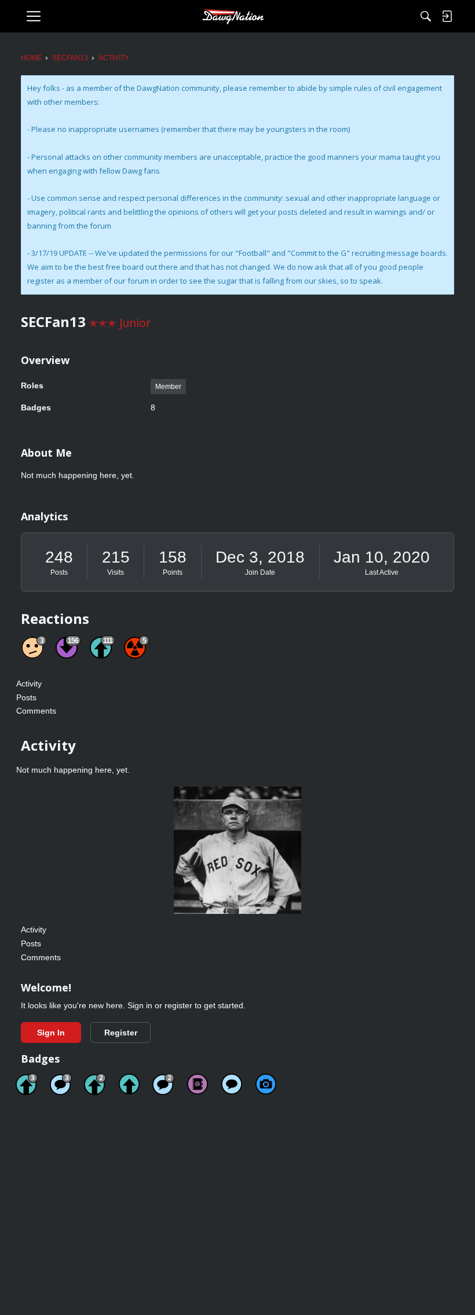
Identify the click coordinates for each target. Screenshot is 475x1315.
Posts (59, 572)
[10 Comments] (163, 1084)
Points (172, 572)
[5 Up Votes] (129, 1084)
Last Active (382, 572)
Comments (36, 710)
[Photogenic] (266, 1084)
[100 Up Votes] (27, 1084)
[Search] (425, 16)
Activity (29, 683)
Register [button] (120, 1032)
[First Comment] (232, 1084)
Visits (115, 572)
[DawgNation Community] (233, 16)
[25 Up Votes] (95, 1084)
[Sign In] (446, 16)
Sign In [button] (51, 1032)
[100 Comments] (61, 1084)
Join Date (260, 572)
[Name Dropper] (198, 1084)
